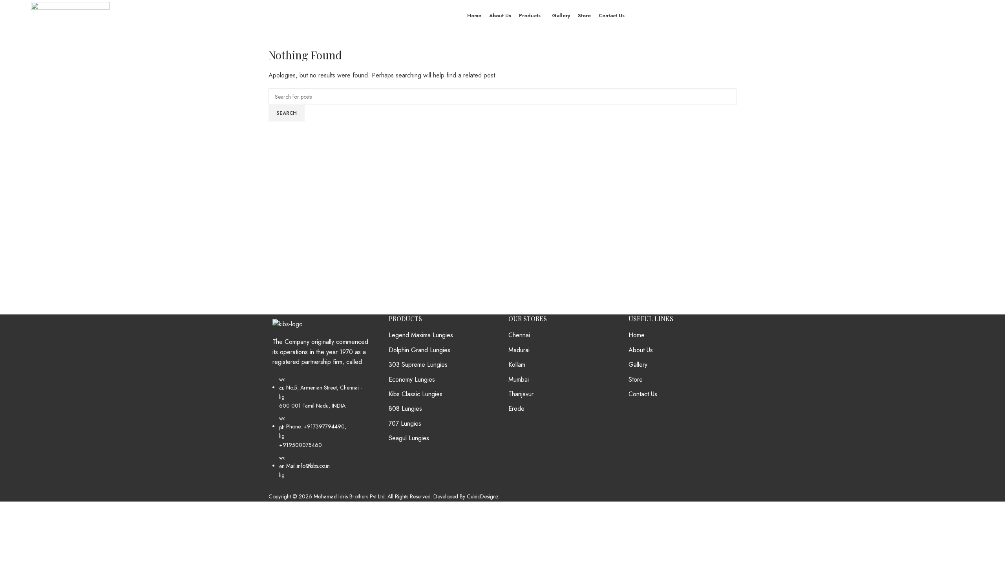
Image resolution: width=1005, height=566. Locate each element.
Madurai (519, 350)
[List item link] (322, 431)
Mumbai (518, 379)
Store (636, 379)
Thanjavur (521, 394)
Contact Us (643, 394)
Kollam (516, 364)
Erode (516, 408)
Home (637, 335)
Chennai (519, 335)
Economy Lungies (412, 379)
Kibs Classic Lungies (415, 394)
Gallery (638, 364)
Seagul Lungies (409, 438)
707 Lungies (405, 423)
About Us (641, 350)
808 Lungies (405, 408)
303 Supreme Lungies (418, 364)
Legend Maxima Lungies (421, 335)
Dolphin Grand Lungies (419, 350)
